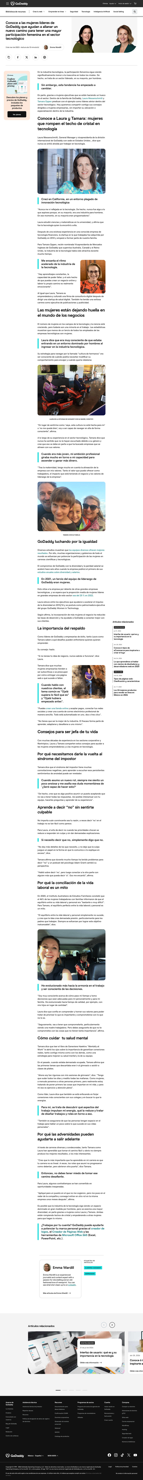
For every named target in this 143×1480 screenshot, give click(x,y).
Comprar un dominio (128, 1406)
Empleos (8, 1413)
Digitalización (119, 627)
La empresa (9, 1409)
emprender (90, 1274)
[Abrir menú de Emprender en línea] (65, 12)
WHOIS (57, 1432)
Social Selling (118, 12)
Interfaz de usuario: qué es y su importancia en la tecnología (98, 1354)
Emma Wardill (55, 47)
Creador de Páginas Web (67, 1231)
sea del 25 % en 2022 (83, 595)
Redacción (9, 1432)
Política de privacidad (122, 1466)
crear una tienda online (57, 708)
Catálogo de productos (62, 1436)
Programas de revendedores (86, 1413)
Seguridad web (126, 1433)
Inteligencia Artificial (102, 12)
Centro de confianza (12, 1436)
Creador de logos (127, 1437)
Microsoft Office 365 (74, 1235)
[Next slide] (112, 1325)
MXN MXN (52, 1456)
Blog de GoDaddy (11, 1424)
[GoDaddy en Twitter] (129, 1456)
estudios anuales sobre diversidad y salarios (59, 572)
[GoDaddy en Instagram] (116, 1456)
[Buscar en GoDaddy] (134, 11)
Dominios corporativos (62, 1417)
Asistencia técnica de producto (32, 1406)
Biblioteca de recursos (16, 12)
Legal (7, 1428)
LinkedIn (72, 1285)
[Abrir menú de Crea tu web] (44, 12)
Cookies (134, 1466)
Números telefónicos (128, 1442)
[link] (18, 57)
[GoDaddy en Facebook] (109, 1456)
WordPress (125, 1425)
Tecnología (86, 12)
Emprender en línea (56, 12)
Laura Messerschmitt (92, 98)
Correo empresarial (128, 1421)
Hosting (124, 1429)
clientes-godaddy (93, 1268)
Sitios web (125, 1417)
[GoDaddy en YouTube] (135, 1456)
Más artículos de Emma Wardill (55, 1293)
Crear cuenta (108, 1420)
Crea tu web (37, 12)
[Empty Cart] (135, 3)
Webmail (57, 1428)
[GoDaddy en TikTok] (122, 1456)
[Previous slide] (104, 1325)
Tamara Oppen (45, 101)
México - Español (34, 1456)
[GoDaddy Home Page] (15, 1456)
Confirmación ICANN (61, 1413)
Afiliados (80, 1417)
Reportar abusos (28, 1410)
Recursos (25, 1414)
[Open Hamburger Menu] (6, 3)
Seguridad (74, 12)
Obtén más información (89, 1363)
